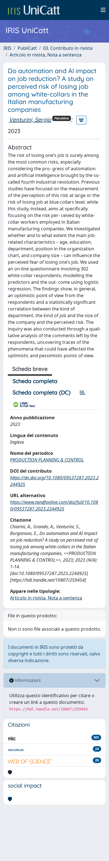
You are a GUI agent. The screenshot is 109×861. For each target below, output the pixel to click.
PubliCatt (27, 48)
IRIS (7, 48)
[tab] (82, 392)
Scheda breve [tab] (30, 368)
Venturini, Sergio (30, 119)
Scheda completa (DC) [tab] (41, 392)
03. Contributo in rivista (68, 48)
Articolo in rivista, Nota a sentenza (46, 55)
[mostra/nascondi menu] (103, 10)
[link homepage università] (33, 10)
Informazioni (27, 680)
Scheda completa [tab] (35, 381)
